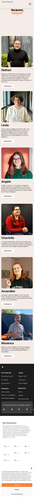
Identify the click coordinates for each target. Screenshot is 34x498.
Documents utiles (23, 399)
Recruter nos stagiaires (8, 395)
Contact (20, 395)
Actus (20, 392)
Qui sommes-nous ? (7, 376)
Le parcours (22, 380)
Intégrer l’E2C (22, 376)
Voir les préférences (17, 494)
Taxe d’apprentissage (7, 398)
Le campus (4, 380)
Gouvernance (5, 383)
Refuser (17, 489)
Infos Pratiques (22, 383)
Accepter (17, 485)
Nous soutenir (5, 392)
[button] (31, 468)
